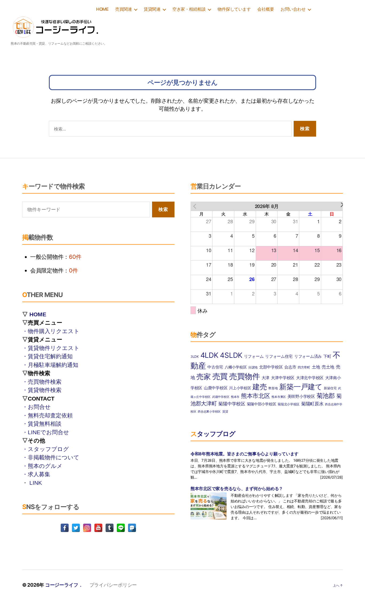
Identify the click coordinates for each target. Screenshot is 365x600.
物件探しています (234, 9)
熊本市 (235, 397)
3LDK (195, 357)
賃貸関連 (152, 9)
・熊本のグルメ (42, 466)
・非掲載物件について (50, 457)
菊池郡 (326, 395)
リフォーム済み (308, 356)
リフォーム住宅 (279, 356)
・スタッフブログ (45, 449)
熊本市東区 (278, 397)
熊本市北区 (255, 395)
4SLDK (231, 355)
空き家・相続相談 (188, 9)
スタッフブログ (213, 434)
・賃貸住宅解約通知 (47, 356)
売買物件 (244, 376)
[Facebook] (64, 528)
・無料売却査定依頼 (47, 415)
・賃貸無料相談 (41, 424)
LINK (35, 483)
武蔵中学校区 (220, 397)
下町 (327, 356)
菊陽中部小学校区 (261, 404)
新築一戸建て (300, 386)
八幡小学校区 (236, 367)
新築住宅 (330, 388)
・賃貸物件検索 (41, 390)
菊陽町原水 (312, 403)
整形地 (273, 388)
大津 (265, 377)
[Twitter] (76, 528)
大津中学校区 (282, 377)
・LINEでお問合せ (45, 432)
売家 (203, 376)
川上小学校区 (240, 388)
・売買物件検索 (41, 382)
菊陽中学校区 (231, 403)
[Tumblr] (109, 528)
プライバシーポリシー (113, 585)
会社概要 (265, 9)
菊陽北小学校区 (289, 404)
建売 (260, 386)
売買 (220, 376)
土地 (316, 367)
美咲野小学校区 (301, 396)
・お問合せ (36, 407)
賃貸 (225, 411)
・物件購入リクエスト (51, 331)
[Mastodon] (132, 528)
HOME (102, 9)
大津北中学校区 (310, 377)
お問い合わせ (293, 9)
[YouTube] (98, 528)
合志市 (290, 367)
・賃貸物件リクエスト (51, 348)
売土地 (328, 367)
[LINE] (121, 528)
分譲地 (253, 367)
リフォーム (254, 356)
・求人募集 (36, 474)
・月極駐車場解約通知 (50, 365)
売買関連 (123, 9)
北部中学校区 (271, 367)
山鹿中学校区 (215, 388)
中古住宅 (215, 367)
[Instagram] (87, 528)
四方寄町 (304, 367)
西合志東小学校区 (209, 411)
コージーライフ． (64, 585)
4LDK (209, 355)
